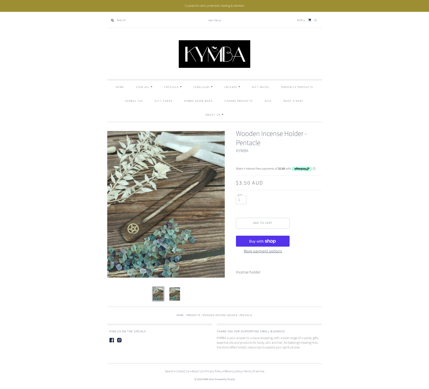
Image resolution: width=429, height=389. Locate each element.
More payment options (263, 251)
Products (193, 315)
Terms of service (254, 371)
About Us (214, 115)
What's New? (294, 101)
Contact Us (182, 371)
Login (210, 20)
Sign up (217, 20)
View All (143, 87)
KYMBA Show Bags (198, 101)
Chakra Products (239, 101)
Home (120, 87)
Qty (240, 195)
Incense (231, 87)
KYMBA (242, 151)
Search (169, 371)
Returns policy (233, 371)
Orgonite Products (297, 87)
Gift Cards (163, 101)
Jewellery (202, 87)
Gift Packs (260, 87)
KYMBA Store (208, 379)
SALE (268, 101)
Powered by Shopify (225, 379)
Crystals (172, 87)
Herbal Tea (134, 101)
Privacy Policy (213, 371)
